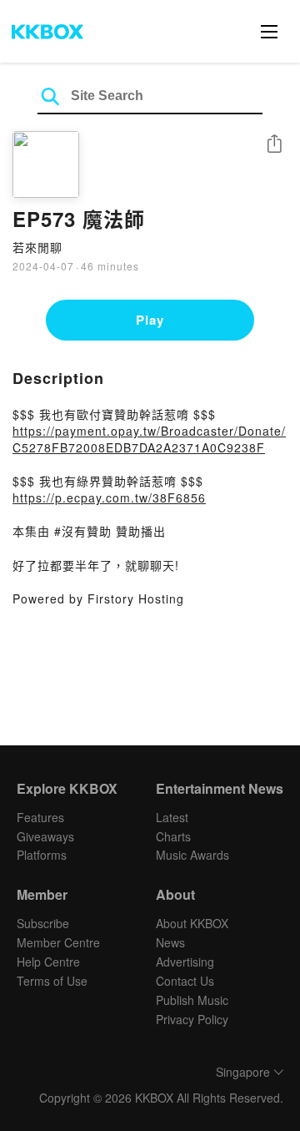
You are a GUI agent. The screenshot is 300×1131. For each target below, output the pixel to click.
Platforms (42, 854)
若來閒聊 (37, 247)
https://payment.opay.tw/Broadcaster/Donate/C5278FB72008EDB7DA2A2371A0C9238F (149, 439)
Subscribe (43, 923)
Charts (173, 836)
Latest (172, 817)
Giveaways (45, 836)
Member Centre (58, 942)
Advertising (185, 961)
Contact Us (185, 980)
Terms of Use (52, 980)
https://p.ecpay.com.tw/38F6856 (109, 497)
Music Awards (192, 854)
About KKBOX (192, 923)
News (170, 942)
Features (40, 817)
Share (274, 145)
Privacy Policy (192, 1019)
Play (150, 320)
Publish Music (192, 1000)
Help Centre (48, 961)
